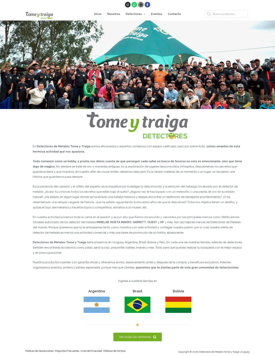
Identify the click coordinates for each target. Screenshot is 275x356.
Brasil (137, 291)
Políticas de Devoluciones (39, 350)
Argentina (96, 291)
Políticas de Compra (114, 350)
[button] (143, 14)
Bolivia (178, 291)
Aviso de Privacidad (91, 350)
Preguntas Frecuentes (67, 350)
